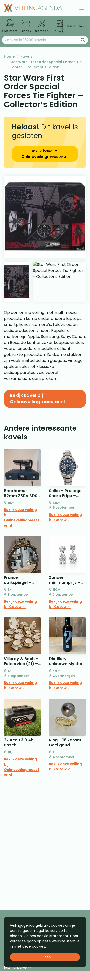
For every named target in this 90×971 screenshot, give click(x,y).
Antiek (26, 31)
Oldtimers (10, 31)
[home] (33, 8)
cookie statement (52, 935)
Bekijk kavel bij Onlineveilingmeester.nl (45, 153)
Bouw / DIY (61, 31)
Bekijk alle (75, 26)
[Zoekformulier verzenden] (83, 40)
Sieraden (42, 31)
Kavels (26, 56)
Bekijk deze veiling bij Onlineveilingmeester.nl (22, 517)
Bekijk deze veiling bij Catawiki (65, 517)
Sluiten (45, 957)
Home (9, 56)
